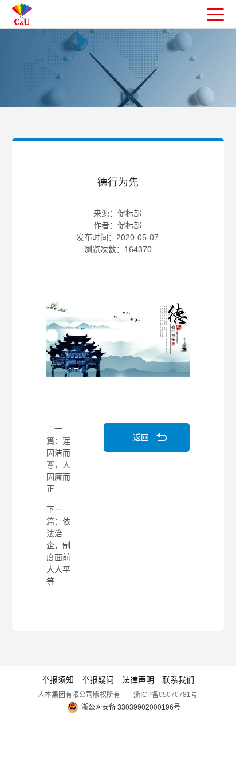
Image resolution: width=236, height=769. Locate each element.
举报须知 (58, 679)
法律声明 (138, 679)
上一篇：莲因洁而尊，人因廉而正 (58, 458)
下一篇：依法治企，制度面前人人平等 (58, 545)
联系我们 (178, 679)
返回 (141, 437)
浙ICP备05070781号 (165, 695)
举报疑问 (98, 679)
